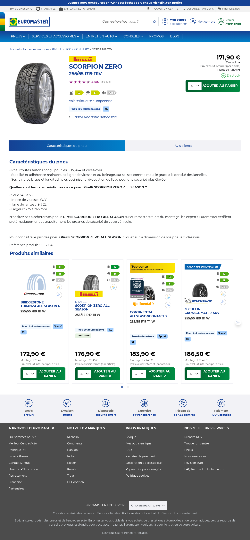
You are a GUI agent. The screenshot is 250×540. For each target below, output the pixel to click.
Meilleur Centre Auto (23, 443)
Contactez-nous (19, 463)
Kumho (72, 469)
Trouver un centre (164, 8)
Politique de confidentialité (140, 513)
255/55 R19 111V (85, 73)
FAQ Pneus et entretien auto (203, 469)
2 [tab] (128, 387)
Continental (75, 443)
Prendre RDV (231, 8)
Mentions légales (108, 513)
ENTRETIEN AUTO (100, 36)
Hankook (73, 450)
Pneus (188, 450)
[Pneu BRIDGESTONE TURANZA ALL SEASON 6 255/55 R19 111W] (36, 278)
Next (238, 322)
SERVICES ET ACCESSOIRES (54, 36)
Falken (71, 456)
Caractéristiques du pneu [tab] (67, 146)
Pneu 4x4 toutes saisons (85, 108)
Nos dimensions (195, 456)
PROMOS (156, 36)
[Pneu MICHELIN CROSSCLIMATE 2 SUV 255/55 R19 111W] (200, 285)
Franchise (47, 8)
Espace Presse (18, 456)
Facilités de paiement (140, 456)
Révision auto (193, 463)
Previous (12, 322)
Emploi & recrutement (79, 8)
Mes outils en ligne (138, 443)
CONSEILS (131, 36)
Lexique (131, 437)
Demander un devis (200, 8)
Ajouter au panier (220, 86)
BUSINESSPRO (23, 8)
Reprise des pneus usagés (143, 469)
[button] (59, 287)
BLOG (174, 36)
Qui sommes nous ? (22, 437)
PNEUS (16, 36)
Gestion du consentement (179, 513)
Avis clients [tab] (183, 146)
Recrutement (18, 475)
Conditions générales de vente (73, 513)
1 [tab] (122, 387)
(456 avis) (105, 81)
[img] (59, 287)
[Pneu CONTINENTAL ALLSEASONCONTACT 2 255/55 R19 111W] (146, 288)
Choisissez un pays (146, 505)
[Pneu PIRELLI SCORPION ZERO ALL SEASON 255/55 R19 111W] (91, 278)
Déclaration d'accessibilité (144, 463)
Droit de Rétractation (23, 469)
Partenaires (16, 488)
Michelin (73, 437)
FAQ (129, 450)
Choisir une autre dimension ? (95, 117)
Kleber (71, 463)
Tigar (70, 475)
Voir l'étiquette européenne (90, 101)
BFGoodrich (75, 482)
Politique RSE (18, 450)
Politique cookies (137, 475)
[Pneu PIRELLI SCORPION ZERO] (35, 94)
